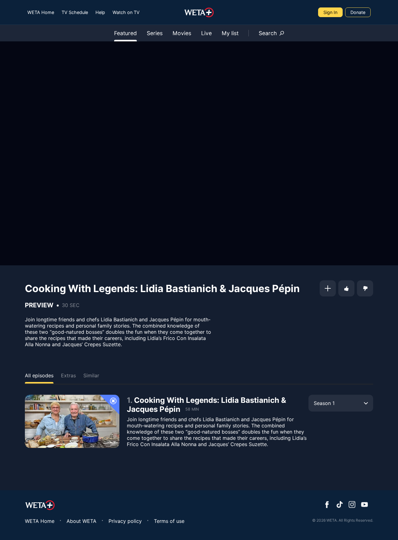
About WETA (81, 521)
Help (100, 12)
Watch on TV (126, 12)
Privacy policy (125, 521)
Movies (182, 33)
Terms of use (169, 521)
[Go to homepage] (199, 12)
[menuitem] (41, 12)
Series (155, 33)
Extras (68, 375)
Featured (125, 33)
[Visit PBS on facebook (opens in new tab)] (327, 505)
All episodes (39, 375)
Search (268, 33)
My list (230, 33)
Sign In (330, 12)
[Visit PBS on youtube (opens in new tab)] (364, 505)
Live (206, 33)
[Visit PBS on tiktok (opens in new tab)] (339, 505)
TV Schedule (75, 12)
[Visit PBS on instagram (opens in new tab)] (352, 505)
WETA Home (40, 12)
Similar (91, 375)
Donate (357, 12)
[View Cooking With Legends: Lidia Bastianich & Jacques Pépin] (72, 421)
